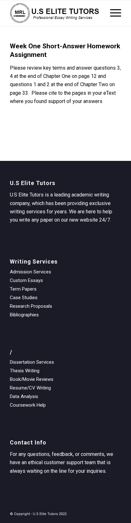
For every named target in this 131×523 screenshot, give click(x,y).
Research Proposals (31, 306)
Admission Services (30, 272)
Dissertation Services (32, 362)
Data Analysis (24, 396)
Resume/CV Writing (30, 388)
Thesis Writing (24, 371)
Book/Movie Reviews (31, 379)
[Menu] (112, 13)
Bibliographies (24, 315)
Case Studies (24, 297)
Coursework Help (28, 405)
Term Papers (23, 289)
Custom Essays (26, 280)
